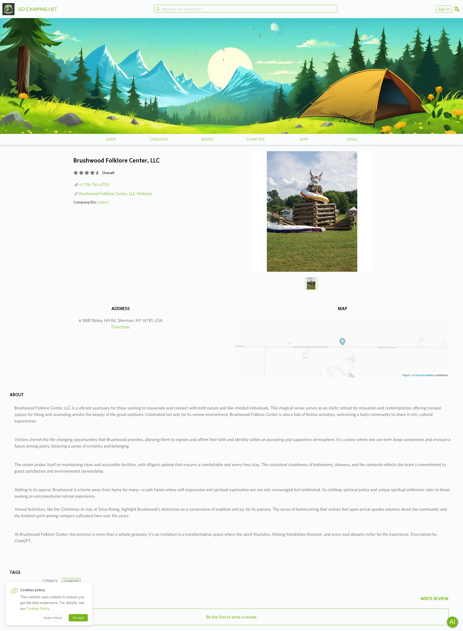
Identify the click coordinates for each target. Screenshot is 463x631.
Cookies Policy (38, 608)
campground (71, 580)
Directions (120, 327)
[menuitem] (443, 9)
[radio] (75, 172)
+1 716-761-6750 (94, 184)
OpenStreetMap (424, 375)
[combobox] (245, 9)
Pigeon (406, 375)
